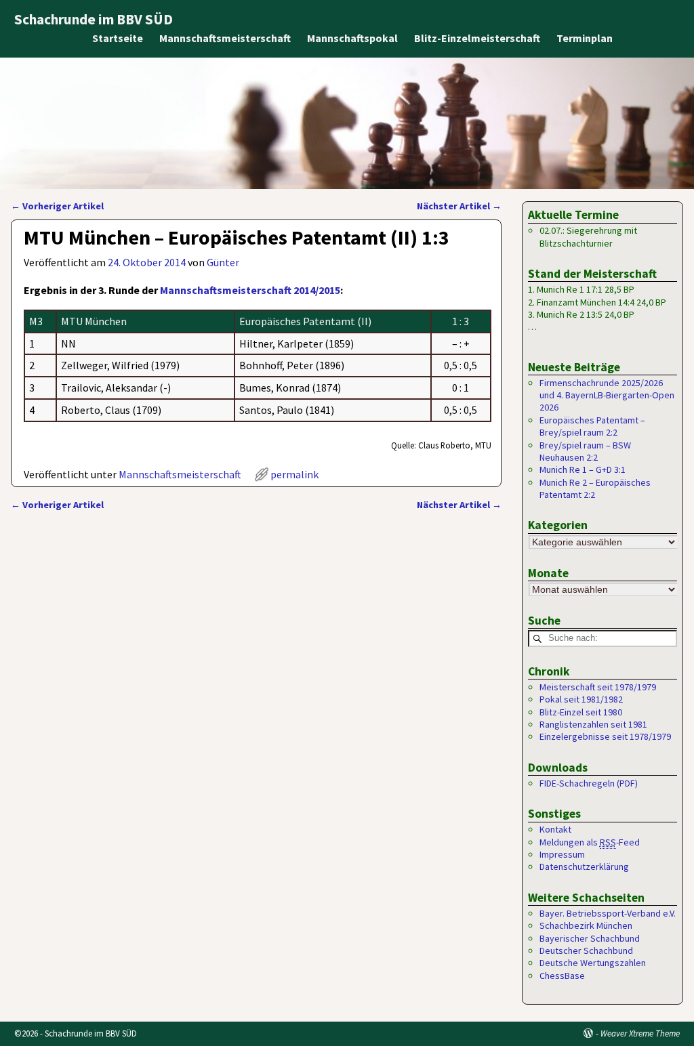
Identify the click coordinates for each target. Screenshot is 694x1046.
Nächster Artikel (459, 206)
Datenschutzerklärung (584, 866)
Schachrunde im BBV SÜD (93, 19)
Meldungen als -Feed (589, 842)
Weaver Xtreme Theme (640, 1033)
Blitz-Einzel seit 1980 (580, 712)
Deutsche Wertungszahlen (592, 963)
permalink (294, 474)
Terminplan (584, 38)
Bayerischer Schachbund (589, 938)
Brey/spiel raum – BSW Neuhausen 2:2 (585, 451)
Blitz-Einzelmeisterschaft (477, 38)
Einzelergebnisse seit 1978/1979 (605, 736)
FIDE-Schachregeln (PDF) (588, 783)
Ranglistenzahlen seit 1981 (593, 724)
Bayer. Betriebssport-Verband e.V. (607, 913)
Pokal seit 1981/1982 (581, 699)
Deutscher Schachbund (586, 950)
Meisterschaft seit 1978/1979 (597, 687)
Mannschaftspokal (352, 38)
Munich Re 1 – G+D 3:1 (582, 469)
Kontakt (555, 829)
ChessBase (562, 975)
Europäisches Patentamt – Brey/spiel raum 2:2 (592, 426)
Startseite (117, 38)
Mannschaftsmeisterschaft (225, 38)
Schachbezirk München (585, 925)
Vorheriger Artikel (57, 206)
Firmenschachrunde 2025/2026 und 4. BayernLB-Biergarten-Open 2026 (606, 395)
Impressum (562, 854)
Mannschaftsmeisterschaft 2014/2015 (250, 290)
